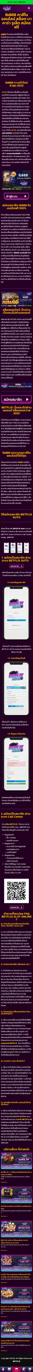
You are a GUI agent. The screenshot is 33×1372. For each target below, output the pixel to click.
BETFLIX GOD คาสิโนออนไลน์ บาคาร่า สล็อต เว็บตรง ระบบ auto (14, 1241)
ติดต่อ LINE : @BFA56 (16, 2)
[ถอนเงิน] (23, 1369)
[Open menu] (29, 8)
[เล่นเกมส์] (16, 1369)
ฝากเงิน (9, 1370)
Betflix (14, 130)
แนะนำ (30, 1371)
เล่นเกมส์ (16, 1370)
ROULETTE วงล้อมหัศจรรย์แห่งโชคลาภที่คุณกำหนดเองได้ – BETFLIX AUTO (15, 1307)
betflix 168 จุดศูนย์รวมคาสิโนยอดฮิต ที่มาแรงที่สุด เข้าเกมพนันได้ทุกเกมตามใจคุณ (16, 1275)
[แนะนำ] (30, 1369)
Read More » (4, 1182)
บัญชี (3, 1370)
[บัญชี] (3, 1369)
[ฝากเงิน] (9, 1369)
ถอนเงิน (23, 1371)
